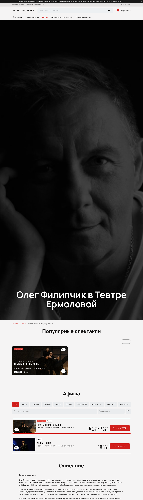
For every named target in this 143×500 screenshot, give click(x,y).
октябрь (47, 404)
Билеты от (119, 428)
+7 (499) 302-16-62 (125, 5)
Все (15, 404)
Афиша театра (33, 17)
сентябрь (35, 404)
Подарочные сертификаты (62, 17)
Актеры (45, 17)
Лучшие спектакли (83, 17)
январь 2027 (82, 404)
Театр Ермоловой (23, 10)
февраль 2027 (96, 404)
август (24, 404)
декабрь (69, 404)
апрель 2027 (125, 404)
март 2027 (111, 404)
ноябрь (58, 404)
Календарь (17, 17)
